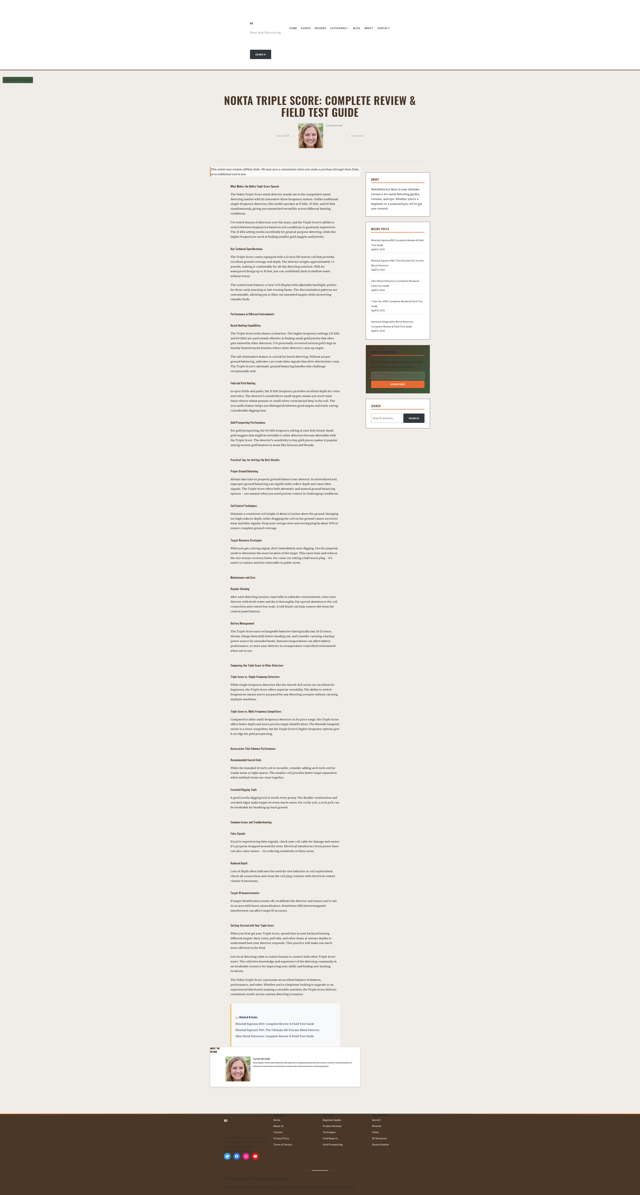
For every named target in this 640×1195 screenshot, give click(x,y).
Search (260, 54)
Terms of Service (282, 1144)
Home (276, 1120)
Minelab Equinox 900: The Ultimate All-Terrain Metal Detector (277, 1030)
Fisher (375, 1132)
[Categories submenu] (348, 28)
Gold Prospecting (333, 1144)
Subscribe (397, 384)
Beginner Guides (332, 1120)
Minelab (376, 1126)
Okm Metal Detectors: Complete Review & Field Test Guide (274, 1036)
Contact (278, 1132)
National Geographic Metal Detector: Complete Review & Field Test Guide (392, 324)
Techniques (329, 1132)
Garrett (376, 1120)
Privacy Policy (281, 1138)
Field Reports (330, 1138)
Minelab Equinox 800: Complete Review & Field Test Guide (274, 1024)
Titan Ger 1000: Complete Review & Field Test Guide (397, 304)
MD (251, 23)
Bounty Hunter (380, 1144)
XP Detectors (379, 1138)
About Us (278, 1126)
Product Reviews (18, 80)
